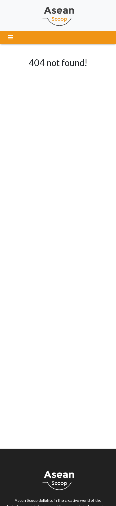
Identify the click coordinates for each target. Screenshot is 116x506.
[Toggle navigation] (11, 37)
